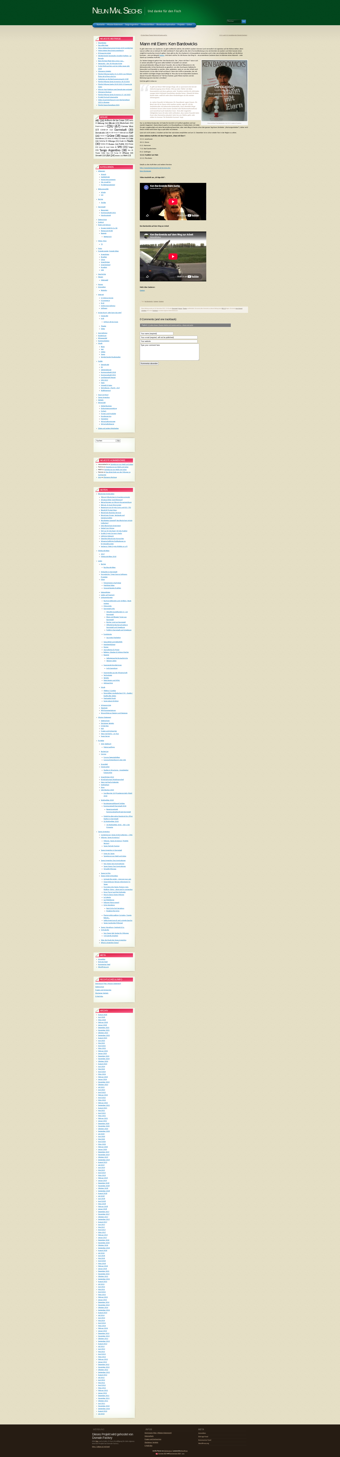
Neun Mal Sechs (116, 10)
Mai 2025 (101, 1043)
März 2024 (102, 1074)
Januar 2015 (102, 1300)
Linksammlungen (107, 597)
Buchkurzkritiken (110, 567)
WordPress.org (103, 967)
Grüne (113, 136)
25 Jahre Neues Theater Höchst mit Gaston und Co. (154, 35)
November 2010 (104, 1406)
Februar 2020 (103, 1147)
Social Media (111, 147)
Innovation (102, 287)
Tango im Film (105, 873)
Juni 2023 (101, 1090)
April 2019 (102, 1173)
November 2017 (104, 1214)
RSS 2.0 (224, 308)
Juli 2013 (101, 1346)
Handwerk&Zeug (109, 644)
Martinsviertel (106, 215)
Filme (103, 579)
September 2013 (104, 1341)
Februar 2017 (103, 1235)
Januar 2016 (102, 1269)
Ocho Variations (109, 905)
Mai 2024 (101, 1069)
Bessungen (104, 210)
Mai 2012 (101, 1383)
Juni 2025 (101, 1041)
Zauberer (161, 301)
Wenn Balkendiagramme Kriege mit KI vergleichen (115, 48)
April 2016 (102, 1261)
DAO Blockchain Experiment (111, 526)
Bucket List (104, 751)
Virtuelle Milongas (110, 869)
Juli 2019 (101, 1165)
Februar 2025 (103, 1051)
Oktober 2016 (103, 1245)
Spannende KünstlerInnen (113, 665)
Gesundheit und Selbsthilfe (113, 642)
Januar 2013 (102, 1362)
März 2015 (102, 1295)
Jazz (102, 349)
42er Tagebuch (106, 744)
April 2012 (102, 1385)
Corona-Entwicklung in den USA (115, 760)
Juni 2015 (101, 1287)
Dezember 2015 (103, 1271)
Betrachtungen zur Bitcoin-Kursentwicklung (116, 502)
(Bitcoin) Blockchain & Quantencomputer (115, 497)
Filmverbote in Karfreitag (112, 583)
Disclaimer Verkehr (107, 723)
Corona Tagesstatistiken (112, 757)
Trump (117, 153)
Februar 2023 (103, 1095)
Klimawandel (102, 338)
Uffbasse (127, 153)
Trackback (155, 310)
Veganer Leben (111, 661)
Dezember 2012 (103, 1364)
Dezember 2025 (103, 1027)
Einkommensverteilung (109, 408)
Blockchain (126, 123)
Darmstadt (175, 308)
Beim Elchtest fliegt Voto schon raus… (111, 61)
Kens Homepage (145, 171)
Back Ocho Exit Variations (115, 908)
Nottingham (105, 785)
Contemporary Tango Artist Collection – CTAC (117, 835)
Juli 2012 (101, 1377)
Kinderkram (102, 336)
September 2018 (104, 1191)
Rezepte (103, 233)
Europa (116, 133)
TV (102, 244)
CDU (113, 126)
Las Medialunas (109, 900)
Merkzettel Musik (110, 698)
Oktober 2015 (103, 1276)
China (103, 260)
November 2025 (104, 1030)
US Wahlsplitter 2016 (111, 821)
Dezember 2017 (103, 1212)
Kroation (104, 267)
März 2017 (102, 1232)
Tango (103, 354)
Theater (185, 308)
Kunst (125, 139)
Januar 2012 (102, 1393)
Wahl (127, 155)
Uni (102, 195)
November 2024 (104, 1059)
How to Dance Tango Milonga (114, 895)
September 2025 (104, 1035)
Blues (103, 347)
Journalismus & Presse (111, 650)
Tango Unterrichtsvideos (109, 876)
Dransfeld (104, 764)
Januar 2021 (102, 1121)
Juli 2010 (101, 1414)
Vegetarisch (108, 237)
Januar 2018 (102, 1209)
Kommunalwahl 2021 (108, 213)
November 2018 (104, 1186)
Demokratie (102, 133)
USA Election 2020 (107, 790)
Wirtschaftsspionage (108, 421)
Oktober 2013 (103, 1339)
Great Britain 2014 (107, 777)
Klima (111, 138)
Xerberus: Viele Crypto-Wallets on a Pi (114, 546)
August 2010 (102, 1411)
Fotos (100, 248)
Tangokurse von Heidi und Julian (121, 464)
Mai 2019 (101, 1170)
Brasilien (104, 257)
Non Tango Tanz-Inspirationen (114, 864)
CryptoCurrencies (107, 298)
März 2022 (102, 1100)
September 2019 (104, 1160)
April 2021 (102, 1113)
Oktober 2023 (103, 1085)
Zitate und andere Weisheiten (108, 428)
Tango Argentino (113, 150)
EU (111, 133)
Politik (123, 144)
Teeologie (104, 708)
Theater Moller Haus (104, 153)
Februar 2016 (103, 1266)
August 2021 (102, 1108)
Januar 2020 (102, 1149)
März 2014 (102, 1326)
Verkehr (119, 155)
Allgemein (101, 171)
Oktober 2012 (103, 1370)
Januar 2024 (102, 1079)
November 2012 (104, 1367)
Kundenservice (106, 416)
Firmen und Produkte (108, 414)
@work (103, 174)
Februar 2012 (103, 1390)
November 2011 (104, 1398)
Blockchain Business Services (111, 513)
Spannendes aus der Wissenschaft (115, 673)
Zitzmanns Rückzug (104, 92)
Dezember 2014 (103, 1302)
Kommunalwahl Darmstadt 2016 (115, 806)
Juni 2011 (101, 1403)
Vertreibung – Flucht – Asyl (110, 388)
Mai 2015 (101, 1289)
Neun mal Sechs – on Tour (110, 734)
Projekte (101, 741)
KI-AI (102, 303)
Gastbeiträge (105, 177)
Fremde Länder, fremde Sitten (108, 251)
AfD (99, 120)
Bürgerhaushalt (100, 126)
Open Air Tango (109, 854)
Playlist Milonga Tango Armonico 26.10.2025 (114, 82)
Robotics (104, 290)
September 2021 (104, 1105)
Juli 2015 (101, 1284)
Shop (103, 787)
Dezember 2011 (103, 1396)
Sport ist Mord (103, 395)
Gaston (161, 55)
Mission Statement (104, 717)
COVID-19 (106, 130)
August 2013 (102, 1344)
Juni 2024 (101, 1066)
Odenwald (104, 280)
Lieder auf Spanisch (107, 595)
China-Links (108, 606)
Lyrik (102, 318)
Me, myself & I (106, 182)
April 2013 (102, 1354)
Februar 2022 (103, 1103)
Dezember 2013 (103, 1333)
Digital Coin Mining (107, 528)
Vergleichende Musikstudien (111, 357)
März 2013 (102, 1357)
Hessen (180, 308)
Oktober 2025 (103, 1033)
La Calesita (107, 897)
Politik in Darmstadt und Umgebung (118, 630)
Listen (100, 561)
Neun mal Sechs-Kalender (110, 782)
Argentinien (105, 254)
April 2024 (102, 1072)
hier (97, 1441)
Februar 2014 (103, 1328)
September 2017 (104, 1219)
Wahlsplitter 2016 (107, 800)
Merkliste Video (109, 585)
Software (104, 308)
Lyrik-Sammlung (111, 668)
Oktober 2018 (103, 1188)
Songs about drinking (111, 701)
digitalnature (168, 1451)
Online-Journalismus (108, 306)
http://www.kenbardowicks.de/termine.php (155, 168)
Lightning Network (107, 536)
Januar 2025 (102, 1053)
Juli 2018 (101, 1196)
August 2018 (102, 1193)
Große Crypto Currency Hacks (111, 533)
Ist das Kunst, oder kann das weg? (110, 313)
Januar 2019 (102, 1180)
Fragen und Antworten (109, 731)
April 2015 (102, 1292)
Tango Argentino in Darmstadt (111, 850)
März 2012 (102, 1388)
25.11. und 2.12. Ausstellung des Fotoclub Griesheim (233, 35)
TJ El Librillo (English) (111, 936)
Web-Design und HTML (112, 680)
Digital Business (106, 406)
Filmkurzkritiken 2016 (108, 556)
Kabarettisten (105, 592)
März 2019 (102, 1175)
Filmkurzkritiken (103, 551)
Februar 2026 (103, 1022)
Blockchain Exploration (106, 494)
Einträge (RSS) (162, 1453)
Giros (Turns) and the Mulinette (115, 892)
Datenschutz (102, 220)
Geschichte (102, 274)
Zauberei (156, 301)
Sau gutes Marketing (113, 638)
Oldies (103, 352)
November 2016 (104, 1243)
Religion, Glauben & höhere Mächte (116, 652)
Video (103, 329)
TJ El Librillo (105, 930)
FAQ (102, 728)
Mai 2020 (101, 1139)
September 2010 (104, 1409)
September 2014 (104, 1310)
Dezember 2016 (103, 1240)
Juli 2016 (101, 1253)
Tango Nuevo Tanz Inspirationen (115, 866)
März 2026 (102, 1020)
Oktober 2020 (103, 1129)
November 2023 (104, 1082)
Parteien (104, 144)
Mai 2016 (101, 1258)
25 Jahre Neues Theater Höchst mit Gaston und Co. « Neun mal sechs (170, 325)
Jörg (99, 477)
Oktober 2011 (103, 1401)
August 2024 (102, 1064)
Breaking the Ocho (112, 911)
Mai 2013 (101, 1352)
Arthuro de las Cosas (117, 120)
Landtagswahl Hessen (108, 377)
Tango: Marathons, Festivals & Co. (112, 927)
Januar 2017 (102, 1237)
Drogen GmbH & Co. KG (109, 228)
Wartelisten (102, 43)
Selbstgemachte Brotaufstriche (117, 658)
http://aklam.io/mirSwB (101, 1447)
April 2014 (102, 1323)
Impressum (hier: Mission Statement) (108, 983)
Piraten (113, 144)
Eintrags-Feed (103, 962)
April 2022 (102, 1098)
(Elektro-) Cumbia (110, 691)
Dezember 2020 (103, 1123)
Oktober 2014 (103, 1307)
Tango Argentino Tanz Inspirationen (113, 860)
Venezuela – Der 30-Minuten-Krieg (110, 63)
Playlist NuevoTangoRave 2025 (109, 105)
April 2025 (102, 1046)
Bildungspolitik (103, 189)
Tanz (130, 150)
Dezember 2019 (103, 1152)
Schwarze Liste (106, 705)
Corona (103, 754)
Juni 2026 (101, 1017)
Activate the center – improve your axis (117, 879)
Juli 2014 (101, 1315)
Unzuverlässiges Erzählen (112, 588)
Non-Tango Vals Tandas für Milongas (116, 933)
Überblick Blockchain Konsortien (112, 538)
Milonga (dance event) (111, 902)
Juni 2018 (101, 1199)
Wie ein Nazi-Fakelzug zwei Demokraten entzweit (115, 89)
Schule (102, 147)
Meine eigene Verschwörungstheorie (111, 50)
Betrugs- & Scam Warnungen (111, 505)
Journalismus (101, 139)
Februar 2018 (103, 1206)
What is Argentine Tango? (110, 943)
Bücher (100, 199)
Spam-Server (105, 736)
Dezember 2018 (103, 1183)
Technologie (108, 675)
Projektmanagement (108, 185)
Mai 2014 (101, 1320)
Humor (100, 284)
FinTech (103, 411)
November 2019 (104, 1155)
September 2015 (104, 1279)
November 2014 (104, 1305)
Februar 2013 (103, 1359)
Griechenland (105, 265)
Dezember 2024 (103, 1056)
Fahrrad (124, 133)
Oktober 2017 (103, 1217)
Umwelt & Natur (106, 385)
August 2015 (102, 1281)
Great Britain (105, 262)
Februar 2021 (103, 1118)
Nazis (103, 383)
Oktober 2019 (103, 1157)
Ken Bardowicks (149, 301)
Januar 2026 (102, 1025)
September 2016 (104, 1248)
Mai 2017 (101, 1227)
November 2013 (104, 1336)
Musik (123, 141)
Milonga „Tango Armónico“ (110, 837)
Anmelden (101, 959)
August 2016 (102, 1250)
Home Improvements (108, 179)
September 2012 (104, 1372)
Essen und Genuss (104, 225)
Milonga (113, 141)
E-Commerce (105, 300)
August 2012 (102, 1375)
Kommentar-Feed (104, 964)
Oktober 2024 (103, 1061)
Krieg (117, 139)
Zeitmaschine (108, 683)
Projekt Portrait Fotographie (108, 97)
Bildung (103, 123)
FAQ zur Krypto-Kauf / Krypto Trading (114, 531)
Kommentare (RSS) (175, 1453)
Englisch (101, 222)
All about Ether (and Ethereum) (112, 500)
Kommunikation (103, 341)
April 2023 (102, 1092)
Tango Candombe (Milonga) (113, 923)
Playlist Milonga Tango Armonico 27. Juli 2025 (114, 95)
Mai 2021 (101, 1110)
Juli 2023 (101, 1087)
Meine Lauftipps (109, 747)
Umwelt (100, 155)
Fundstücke (108, 634)
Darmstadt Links (109, 609)
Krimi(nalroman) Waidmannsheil (112, 779)
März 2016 (102, 1263)
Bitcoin (114, 123)
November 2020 (104, 1126)
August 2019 (102, 1162)
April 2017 (102, 1230)
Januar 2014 (102, 1331)
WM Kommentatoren (108, 710)
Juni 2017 (101, 1224)
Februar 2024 (103, 1077)
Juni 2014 (101, 1318)
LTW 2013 (104, 380)
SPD (122, 147)
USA (110, 155)
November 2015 (104, 1274)
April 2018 (102, 1201)
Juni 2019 (101, 1167)
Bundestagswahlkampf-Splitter (114, 803)
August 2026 (102, 1015)
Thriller (103, 202)
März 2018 (102, 1204)
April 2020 (102, 1142)
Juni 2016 (101, 1256)
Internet (101, 294)
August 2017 (102, 1222)
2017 (103, 554)
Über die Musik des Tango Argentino (113, 940)
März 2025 (102, 1048)
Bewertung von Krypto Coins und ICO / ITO (116, 507)
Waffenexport (106, 390)
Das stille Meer (103, 45)
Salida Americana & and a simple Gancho (118, 920)
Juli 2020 (101, 1134)
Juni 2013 (101, 1349)
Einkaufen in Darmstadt (109, 572)
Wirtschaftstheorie (107, 424)
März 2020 (102, 1144)
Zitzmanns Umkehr (104, 71)
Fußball (103, 136)
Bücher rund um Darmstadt (116, 622)
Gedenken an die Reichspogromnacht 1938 (113, 79)
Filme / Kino (102, 241)
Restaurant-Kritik (107, 231)
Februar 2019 (103, 1178)
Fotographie (105, 767)
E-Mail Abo (105, 726)
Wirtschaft (102, 403)
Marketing (103, 141)
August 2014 (102, 1313)
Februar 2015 (103, 1297)
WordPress (184, 1451)
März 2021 (102, 1116)
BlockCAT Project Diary (109, 510)
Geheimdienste (106, 370)
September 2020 (104, 1131)
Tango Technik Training (111, 846)
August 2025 (102, 1038)
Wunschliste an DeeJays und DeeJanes (114, 713)
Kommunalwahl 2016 (108, 372)
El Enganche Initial (104, 53)
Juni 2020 (101, 1136)
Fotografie (104, 316)
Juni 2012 (101, 1380)
